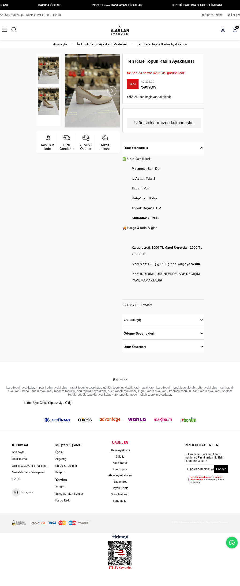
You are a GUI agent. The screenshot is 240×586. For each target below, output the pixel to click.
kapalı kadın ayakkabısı (52, 387)
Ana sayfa (18, 452)
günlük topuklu (113, 387)
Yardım (59, 487)
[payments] (51, 523)
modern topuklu (64, 391)
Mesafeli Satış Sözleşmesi (28, 472)
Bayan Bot (120, 481)
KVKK (15, 479)
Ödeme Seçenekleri (139, 333)
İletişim (235, 15)
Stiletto (120, 456)
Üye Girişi (65, 403)
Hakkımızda (19, 459)
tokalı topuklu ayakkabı (155, 394)
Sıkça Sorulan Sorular (69, 493)
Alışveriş (60, 459)
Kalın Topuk (120, 463)
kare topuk (163, 387)
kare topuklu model (125, 394)
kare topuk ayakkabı (20, 387)
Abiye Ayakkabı (120, 450)
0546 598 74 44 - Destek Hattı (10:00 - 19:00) (32, 15)
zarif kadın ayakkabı (206, 391)
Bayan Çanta (120, 488)
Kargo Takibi (63, 500)
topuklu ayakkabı (184, 387)
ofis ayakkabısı (208, 387)
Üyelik (59, 452)
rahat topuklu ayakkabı (85, 387)
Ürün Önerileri (135, 347)
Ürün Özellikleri (136, 148)
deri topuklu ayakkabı (91, 391)
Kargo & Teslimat (66, 465)
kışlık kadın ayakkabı (152, 391)
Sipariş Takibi (213, 15)
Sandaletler (120, 500)
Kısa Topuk (120, 469)
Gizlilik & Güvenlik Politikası (29, 465)
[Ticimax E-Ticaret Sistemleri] (120, 537)
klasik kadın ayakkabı (139, 387)
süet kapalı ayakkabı (122, 391)
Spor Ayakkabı (120, 494)
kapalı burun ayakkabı (37, 391)
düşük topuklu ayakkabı (94, 394)
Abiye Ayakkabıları (120, 475)
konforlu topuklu (180, 391)
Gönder (221, 469)
